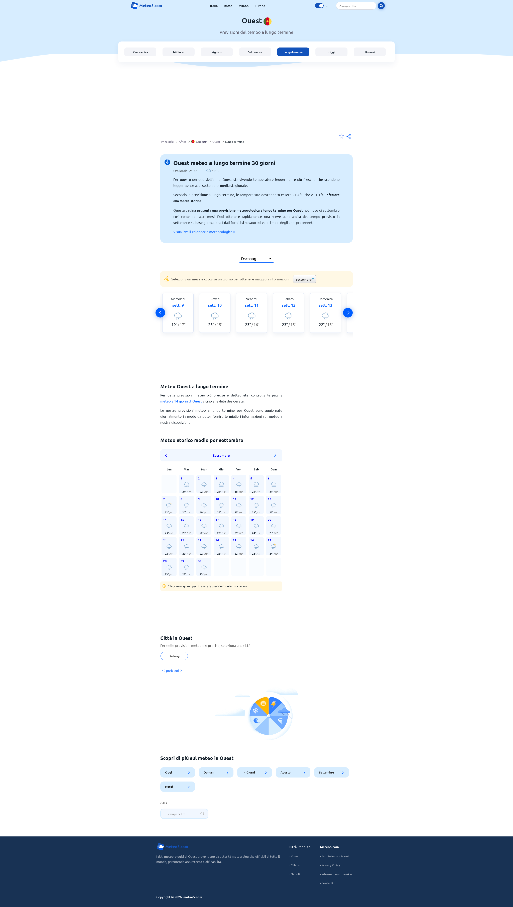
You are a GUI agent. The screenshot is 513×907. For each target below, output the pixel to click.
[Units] (319, 5)
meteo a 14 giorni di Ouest (181, 401)
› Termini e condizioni (334, 856)
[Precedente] (160, 313)
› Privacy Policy (330, 865)
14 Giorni (178, 52)
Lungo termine (293, 52)
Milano (243, 5)
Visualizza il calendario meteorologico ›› (204, 232)
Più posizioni (170, 670)
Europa (260, 5)
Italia (214, 5)
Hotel (169, 787)
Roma (228, 5)
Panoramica (140, 52)
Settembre (255, 52)
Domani (370, 52)
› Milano (294, 865)
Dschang (174, 656)
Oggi (331, 52)
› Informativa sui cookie (336, 874)
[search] (381, 5)
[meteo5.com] (146, 5)
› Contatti (326, 883)
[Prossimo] (348, 313)
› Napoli (294, 874)
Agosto (216, 52)
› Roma (294, 856)
